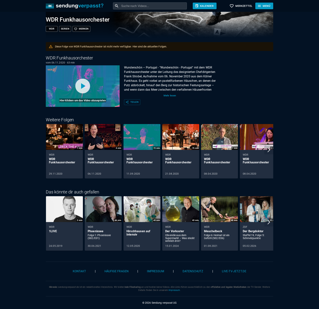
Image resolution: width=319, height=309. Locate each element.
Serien (65, 28)
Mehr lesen (170, 95)
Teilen (132, 102)
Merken (81, 29)
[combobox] (153, 5)
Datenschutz (193, 271)
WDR (51, 28)
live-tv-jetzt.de (234, 271)
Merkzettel (240, 6)
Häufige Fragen (116, 271)
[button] (268, 149)
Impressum (155, 271)
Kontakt (79, 271)
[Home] (75, 6)
